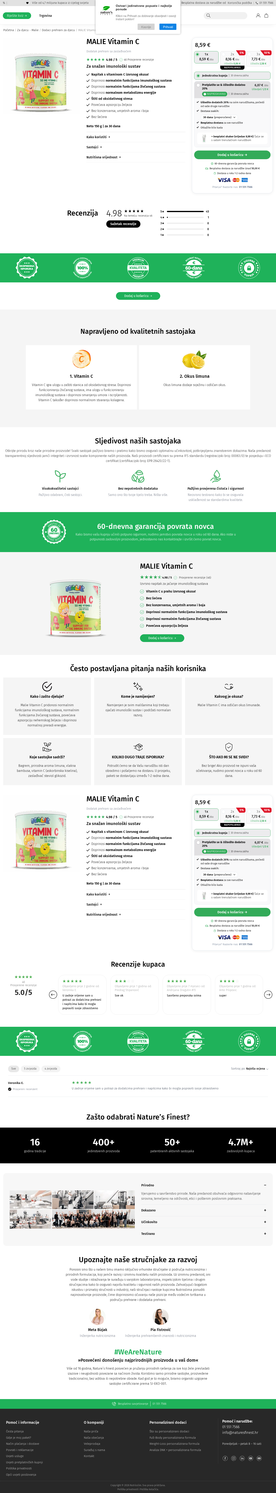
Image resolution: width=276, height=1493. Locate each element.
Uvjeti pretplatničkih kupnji (24, 1462)
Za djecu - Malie (28, 30)
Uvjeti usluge (15, 1456)
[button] (53, 994)
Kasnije (146, 27)
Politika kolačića (149, 1489)
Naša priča (91, 1431)
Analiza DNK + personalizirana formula (175, 1450)
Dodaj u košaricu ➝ (138, 296)
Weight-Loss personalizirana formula (174, 1444)
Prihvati (168, 27)
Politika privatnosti (19, 1468)
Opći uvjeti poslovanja (21, 1474)
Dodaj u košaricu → (232, 155)
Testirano (148, 1234)
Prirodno (147, 1185)
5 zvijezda (30, 1068)
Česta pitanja (15, 1431)
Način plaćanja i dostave (22, 1444)
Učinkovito (149, 1222)
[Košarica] (266, 16)
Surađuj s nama (94, 1450)
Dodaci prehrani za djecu (58, 30)
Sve (13, 1068)
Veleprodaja (92, 1444)
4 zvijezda (51, 1068)
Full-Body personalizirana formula (173, 1437)
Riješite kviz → (17, 16)
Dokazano (148, 1210)
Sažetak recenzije (123, 224)
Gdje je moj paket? (18, 1437)
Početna (8, 30)
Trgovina (45, 16)
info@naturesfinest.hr (240, 1432)
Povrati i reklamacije (20, 1450)
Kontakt (89, 1456)
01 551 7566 (266, 3)
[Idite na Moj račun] (258, 16)
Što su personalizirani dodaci (169, 1431)
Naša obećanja (94, 1437)
